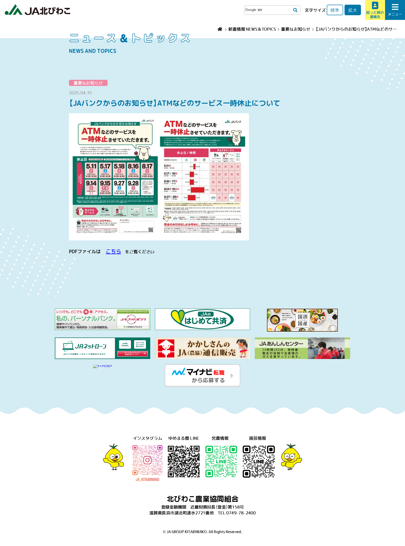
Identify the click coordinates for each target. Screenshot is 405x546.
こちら (113, 251)
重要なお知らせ (88, 83)
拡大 (352, 10)
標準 (334, 10)
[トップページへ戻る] (220, 29)
